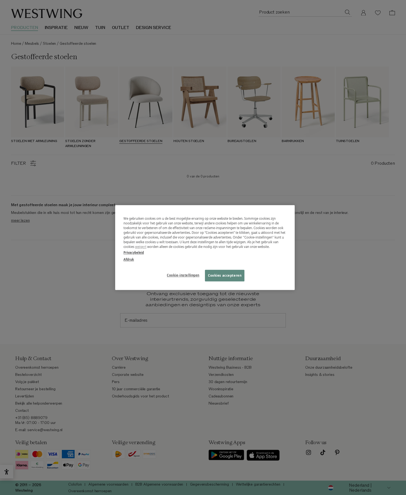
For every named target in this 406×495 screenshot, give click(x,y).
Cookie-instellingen (183, 275)
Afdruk (128, 259)
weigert (140, 247)
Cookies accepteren (224, 275)
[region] (205, 247)
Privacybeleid (133, 252)
